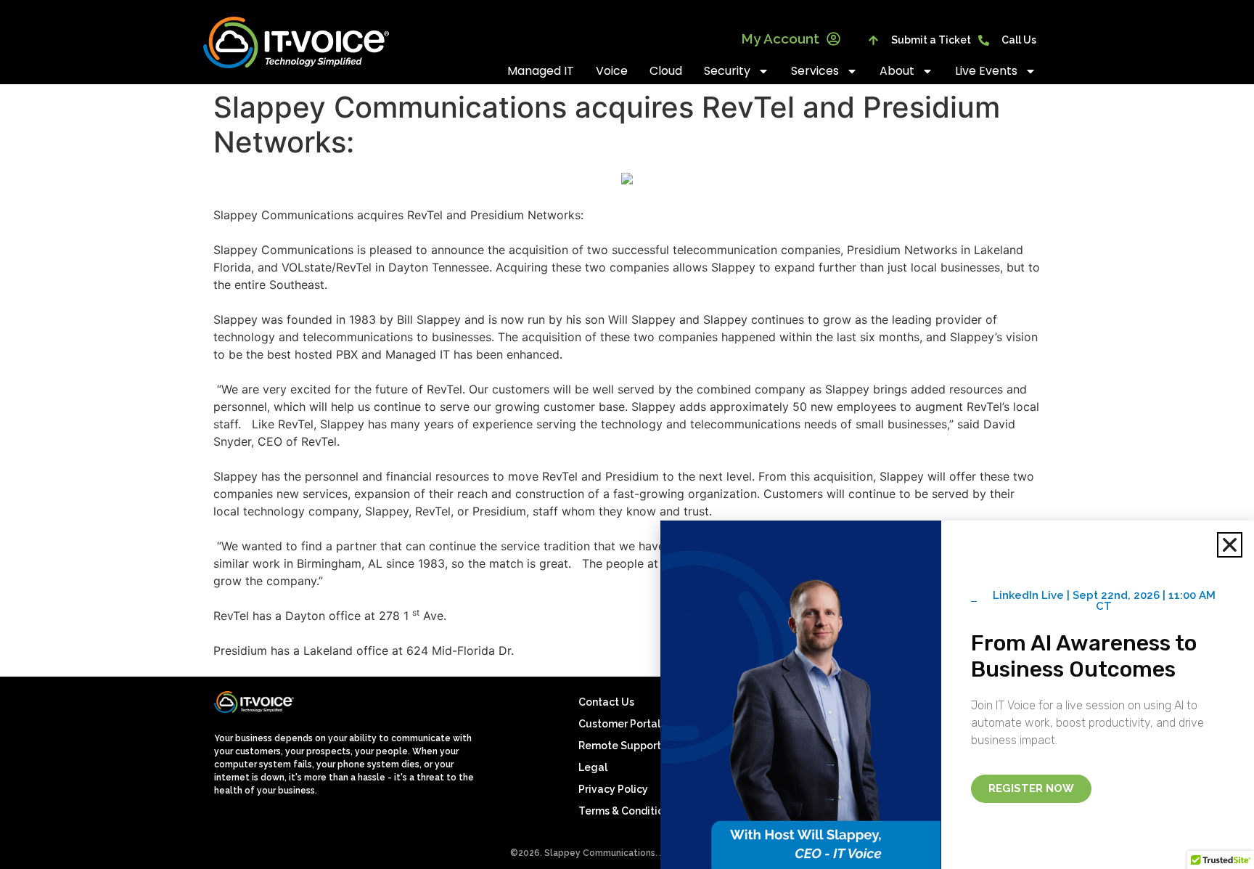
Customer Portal (619, 724)
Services (815, 70)
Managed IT (540, 70)
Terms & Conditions (626, 811)
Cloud (665, 70)
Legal (592, 767)
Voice (612, 70)
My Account (780, 38)
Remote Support (619, 745)
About (897, 70)
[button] (1229, 545)
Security (727, 70)
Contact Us (606, 702)
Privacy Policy (613, 789)
